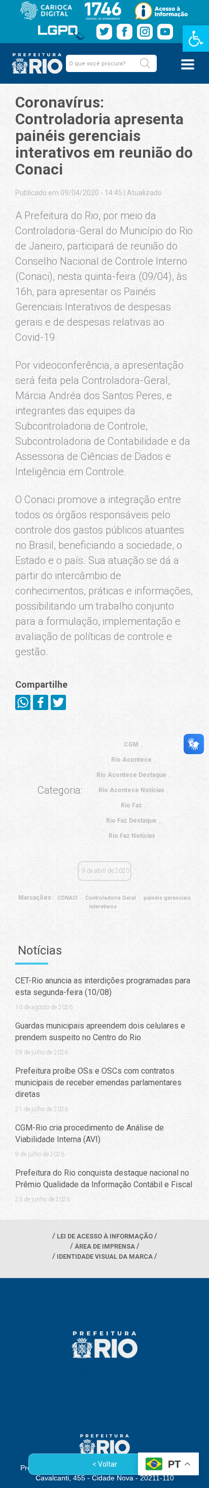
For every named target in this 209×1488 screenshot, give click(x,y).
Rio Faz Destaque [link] (131, 820)
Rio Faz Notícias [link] (132, 835)
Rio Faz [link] (131, 805)
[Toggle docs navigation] (187, 64)
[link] (196, 38)
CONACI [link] (67, 898)
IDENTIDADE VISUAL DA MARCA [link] (105, 1256)
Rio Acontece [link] (131, 759)
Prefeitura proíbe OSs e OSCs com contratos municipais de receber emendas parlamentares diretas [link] (98, 1082)
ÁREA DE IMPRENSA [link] (105, 1246)
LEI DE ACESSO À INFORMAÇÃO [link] (105, 1236)
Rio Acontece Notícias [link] (131, 790)
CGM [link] (131, 744)
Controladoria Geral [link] (110, 898)
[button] (145, 63)
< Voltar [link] (104, 1464)
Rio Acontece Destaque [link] (131, 774)
